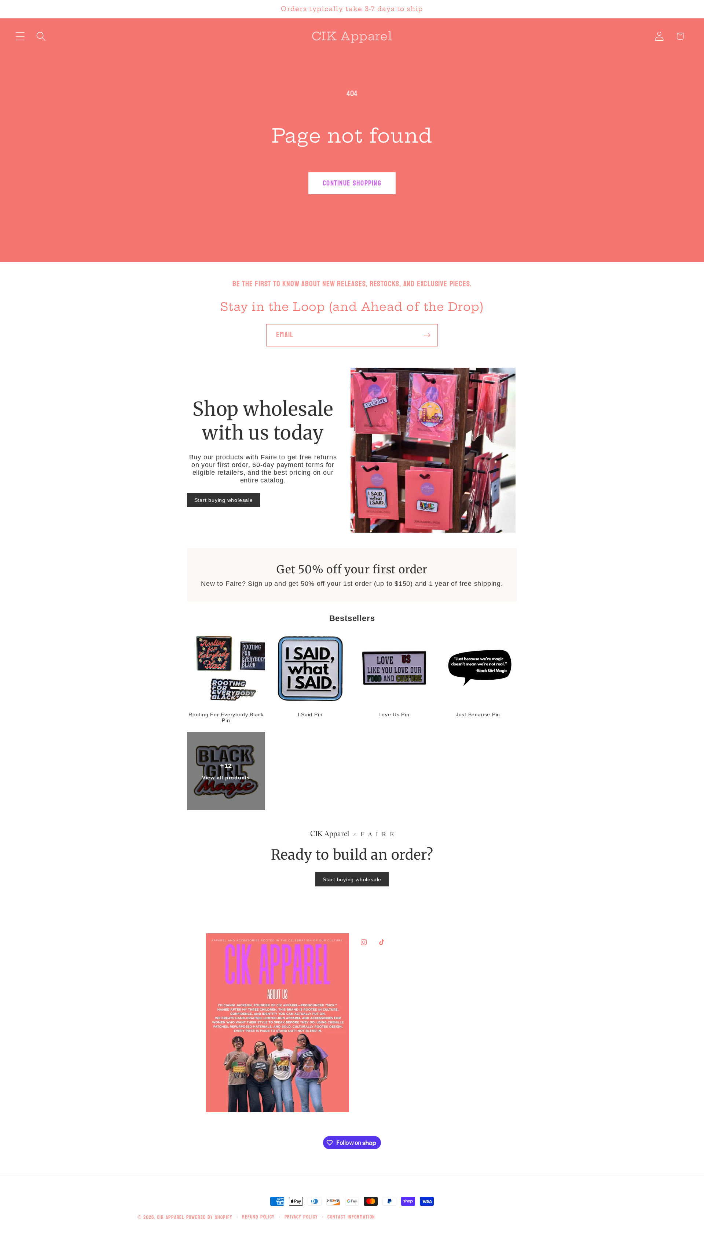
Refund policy (258, 1217)
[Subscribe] (427, 335)
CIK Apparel (171, 1217)
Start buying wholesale (223, 500)
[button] (20, 36)
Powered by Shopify (209, 1217)
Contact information (351, 1217)
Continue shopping (352, 183)
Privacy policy (301, 1217)
